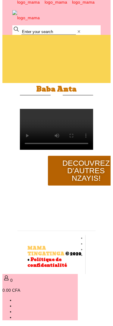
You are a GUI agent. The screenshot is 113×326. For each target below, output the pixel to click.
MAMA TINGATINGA (45, 251)
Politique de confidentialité (47, 262)
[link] (79, 31)
